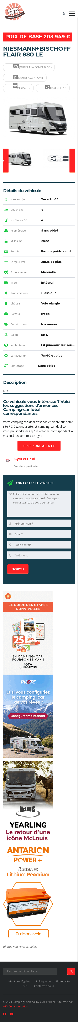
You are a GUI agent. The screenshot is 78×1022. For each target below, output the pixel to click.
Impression (23, 88)
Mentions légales (19, 981)
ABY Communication (15, 1006)
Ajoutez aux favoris (29, 77)
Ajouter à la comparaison (34, 67)
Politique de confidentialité (53, 981)
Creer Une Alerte (39, 446)
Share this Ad (57, 88)
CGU (25, 986)
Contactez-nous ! (44, 986)
